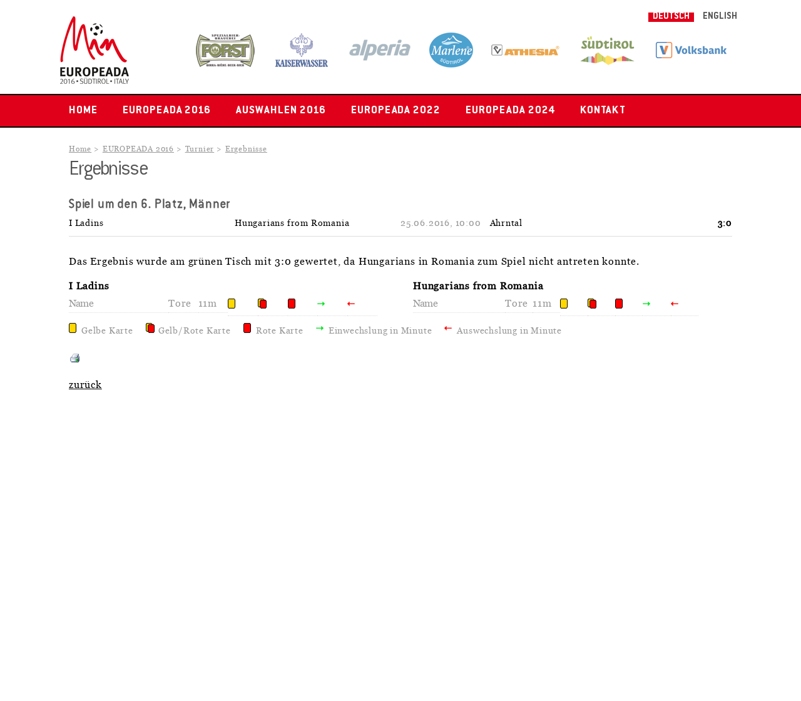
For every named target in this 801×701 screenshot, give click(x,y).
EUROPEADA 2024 (510, 111)
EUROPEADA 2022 (396, 111)
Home (83, 111)
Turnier (200, 149)
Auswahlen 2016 (280, 111)
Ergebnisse (246, 149)
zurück (85, 385)
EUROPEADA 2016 (167, 111)
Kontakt (603, 111)
